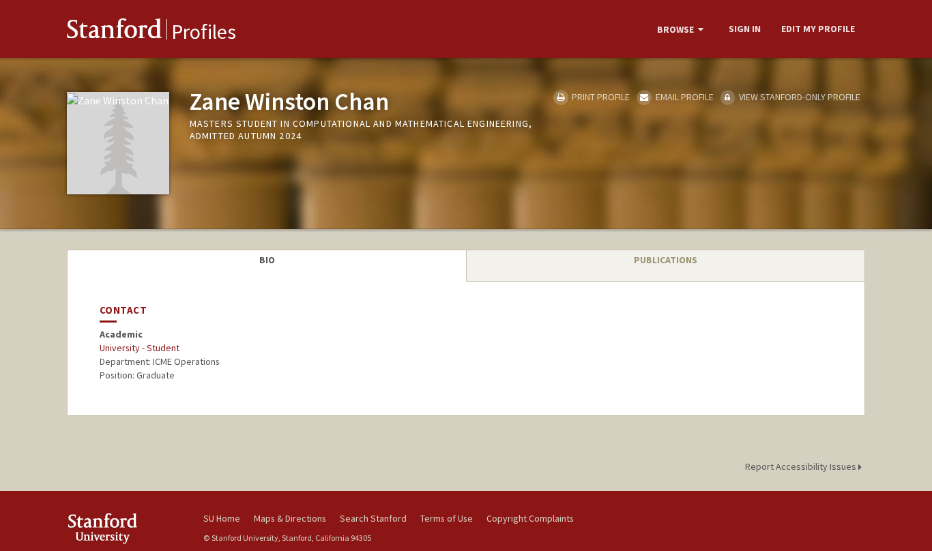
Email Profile (683, 97)
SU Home (221, 518)
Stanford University (125, 528)
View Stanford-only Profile (798, 97)
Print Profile (600, 97)
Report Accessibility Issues (801, 466)
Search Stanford (373, 518)
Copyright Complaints (530, 518)
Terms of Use (446, 518)
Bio (267, 260)
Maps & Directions (290, 518)
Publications (665, 260)
